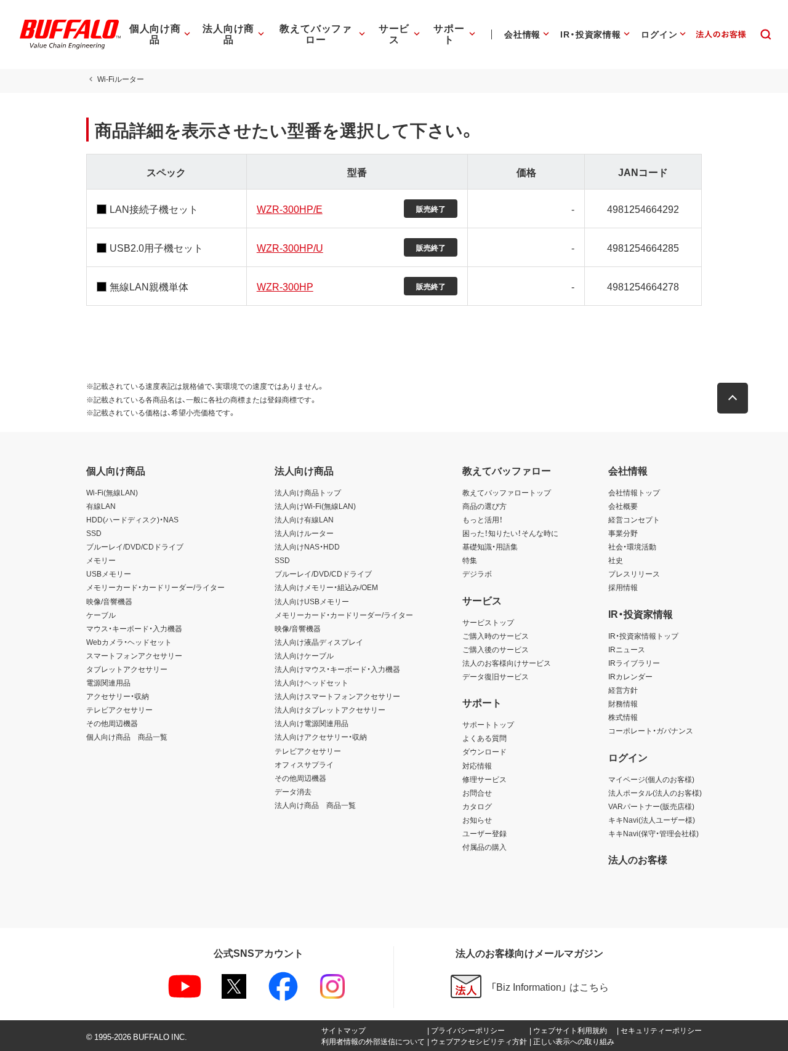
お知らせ (477, 819)
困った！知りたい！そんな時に (510, 532)
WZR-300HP (285, 286)
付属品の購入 (484, 846)
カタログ (477, 806)
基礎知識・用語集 (490, 546)
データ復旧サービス (495, 676)
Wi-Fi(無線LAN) (112, 492)
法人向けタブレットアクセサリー (330, 709)
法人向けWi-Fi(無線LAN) (315, 505)
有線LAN (101, 505)
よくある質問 (484, 737)
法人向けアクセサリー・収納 (321, 736)
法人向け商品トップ (308, 492)
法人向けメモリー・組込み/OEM (326, 587)
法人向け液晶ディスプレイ (319, 641)
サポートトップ (488, 724)
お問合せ (477, 792)
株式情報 (623, 716)
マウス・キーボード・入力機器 (134, 628)
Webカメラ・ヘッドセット (129, 641)
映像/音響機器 (109, 601)
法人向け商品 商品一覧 (315, 804)
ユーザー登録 (484, 833)
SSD (94, 532)
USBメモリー (108, 573)
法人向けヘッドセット (311, 682)
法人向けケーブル (304, 655)
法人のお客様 (637, 859)
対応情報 (477, 765)
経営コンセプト (634, 519)
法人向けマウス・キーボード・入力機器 (337, 668)
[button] (732, 398)
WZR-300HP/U (290, 247)
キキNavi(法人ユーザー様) (651, 819)
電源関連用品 (108, 682)
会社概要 (623, 505)
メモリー (101, 559)
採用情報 (623, 587)
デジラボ (477, 573)
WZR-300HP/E (290, 208)
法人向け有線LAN (304, 519)
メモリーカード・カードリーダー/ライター (155, 587)
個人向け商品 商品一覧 (126, 736)
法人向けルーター (304, 532)
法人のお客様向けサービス (506, 662)
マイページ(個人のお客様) (651, 779)
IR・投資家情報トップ (643, 635)
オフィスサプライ (304, 764)
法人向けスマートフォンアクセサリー (337, 695)
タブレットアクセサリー (126, 668)
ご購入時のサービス (495, 635)
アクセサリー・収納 (117, 695)
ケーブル (101, 614)
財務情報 (623, 703)
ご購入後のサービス (495, 649)
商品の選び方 (484, 505)
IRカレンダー (630, 676)
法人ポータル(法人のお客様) (655, 792)
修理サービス (484, 779)
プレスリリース (634, 573)
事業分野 (623, 532)
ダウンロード (484, 751)
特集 (469, 559)
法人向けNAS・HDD (307, 546)
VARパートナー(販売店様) (651, 806)
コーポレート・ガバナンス (650, 730)
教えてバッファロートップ (506, 492)
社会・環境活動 (632, 546)
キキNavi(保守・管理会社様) (653, 833)
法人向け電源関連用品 (311, 723)
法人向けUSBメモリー (312, 601)
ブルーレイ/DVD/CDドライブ (134, 546)
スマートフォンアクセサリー (134, 655)
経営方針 (623, 689)
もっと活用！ (482, 519)
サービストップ (488, 622)
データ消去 (293, 791)
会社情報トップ (634, 492)
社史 (615, 559)
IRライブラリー (634, 662)
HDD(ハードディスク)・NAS (132, 519)
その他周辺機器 (112, 723)
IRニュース (626, 649)
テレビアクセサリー (119, 709)
